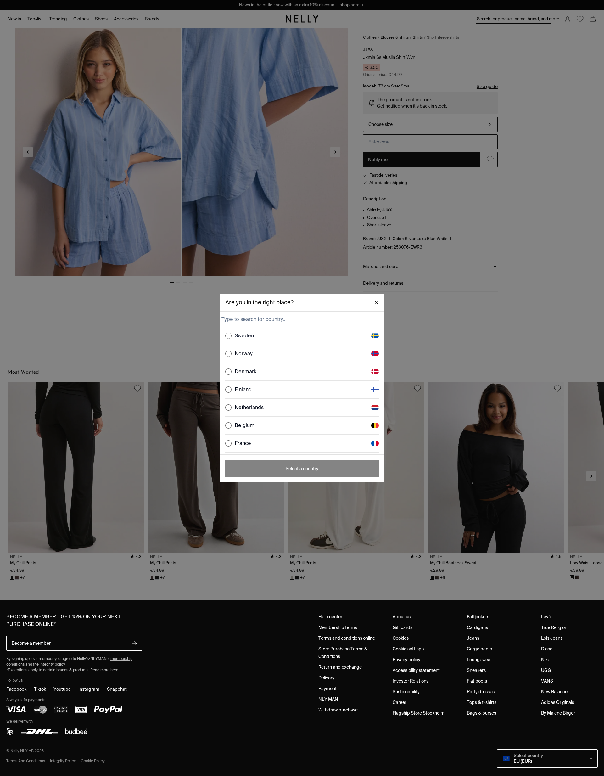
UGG (546, 670)
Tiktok (40, 689)
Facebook (16, 689)
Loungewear (479, 659)
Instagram (88, 689)
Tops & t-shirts (481, 702)
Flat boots (477, 681)
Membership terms (337, 627)
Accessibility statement (416, 670)
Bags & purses (481, 713)
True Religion (554, 627)
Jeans (473, 638)
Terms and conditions (25, 760)
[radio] (228, 336)
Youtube (62, 689)
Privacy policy (406, 659)
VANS (547, 681)
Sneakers (476, 670)
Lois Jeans (551, 638)
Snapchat (117, 689)
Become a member (31, 643)
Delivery (326, 678)
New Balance (554, 691)
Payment (327, 688)
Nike (545, 659)
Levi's (546, 617)
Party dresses (481, 691)
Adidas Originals (557, 702)
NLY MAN (328, 699)
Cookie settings (408, 649)
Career (399, 702)
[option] (302, 336)
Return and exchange (340, 667)
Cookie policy (93, 760)
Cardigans (477, 627)
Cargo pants (479, 649)
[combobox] (301, 319)
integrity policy (52, 664)
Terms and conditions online (346, 638)
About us (402, 617)
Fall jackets (478, 617)
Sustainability (406, 691)
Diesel (547, 649)
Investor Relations (410, 681)
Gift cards (402, 627)
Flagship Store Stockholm (419, 713)
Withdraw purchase (338, 710)
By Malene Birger (558, 713)
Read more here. (104, 669)
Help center (330, 617)
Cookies (401, 638)
